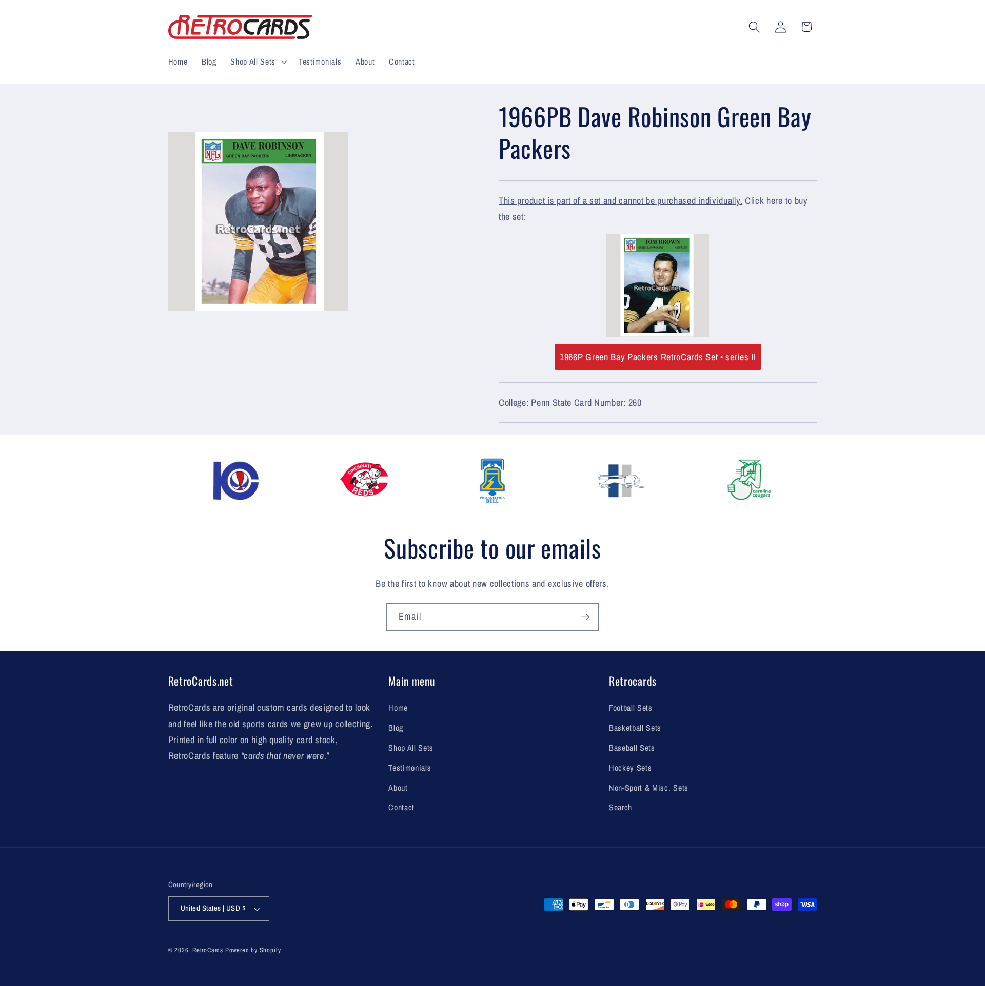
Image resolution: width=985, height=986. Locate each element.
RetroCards (207, 950)
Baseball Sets (632, 747)
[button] (257, 61)
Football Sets (631, 707)
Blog (395, 727)
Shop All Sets (411, 747)
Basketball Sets (635, 727)
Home (398, 707)
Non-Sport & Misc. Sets (648, 787)
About (397, 787)
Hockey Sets (630, 767)
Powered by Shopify (253, 950)
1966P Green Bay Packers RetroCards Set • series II (658, 357)
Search (620, 807)
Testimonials (409, 767)
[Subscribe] (585, 617)
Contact (401, 807)
